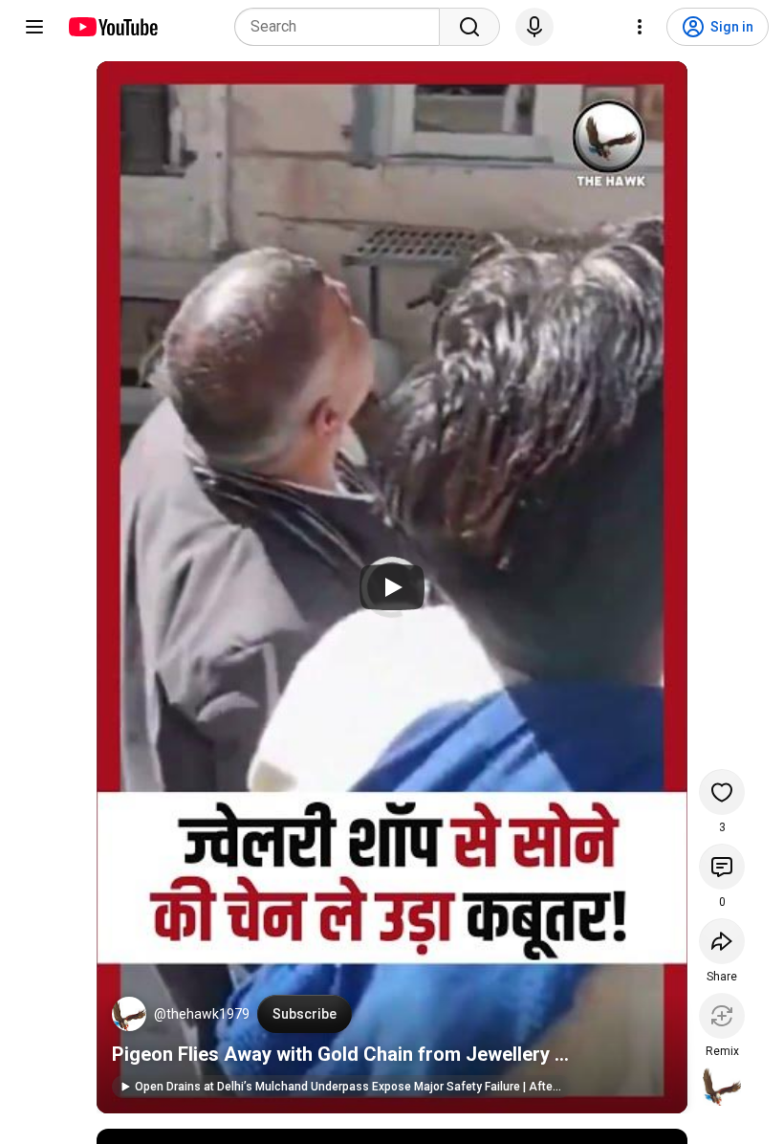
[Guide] (34, 26)
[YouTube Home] (112, 27)
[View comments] (722, 867)
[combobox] (342, 26)
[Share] (722, 941)
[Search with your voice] (534, 27)
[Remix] (722, 1016)
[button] (129, 1014)
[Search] (469, 27)
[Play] (392, 587)
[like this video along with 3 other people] (722, 792)
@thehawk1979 (202, 1014)
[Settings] (639, 26)
